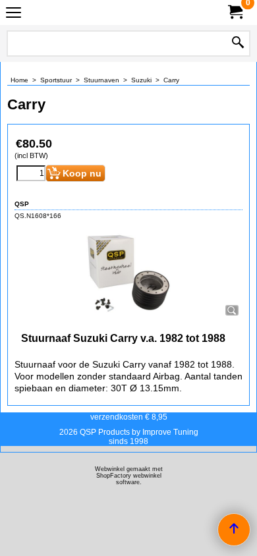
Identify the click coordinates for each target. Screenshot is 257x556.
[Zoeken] (238, 43)
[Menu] (13, 14)
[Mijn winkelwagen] (234, 12)
